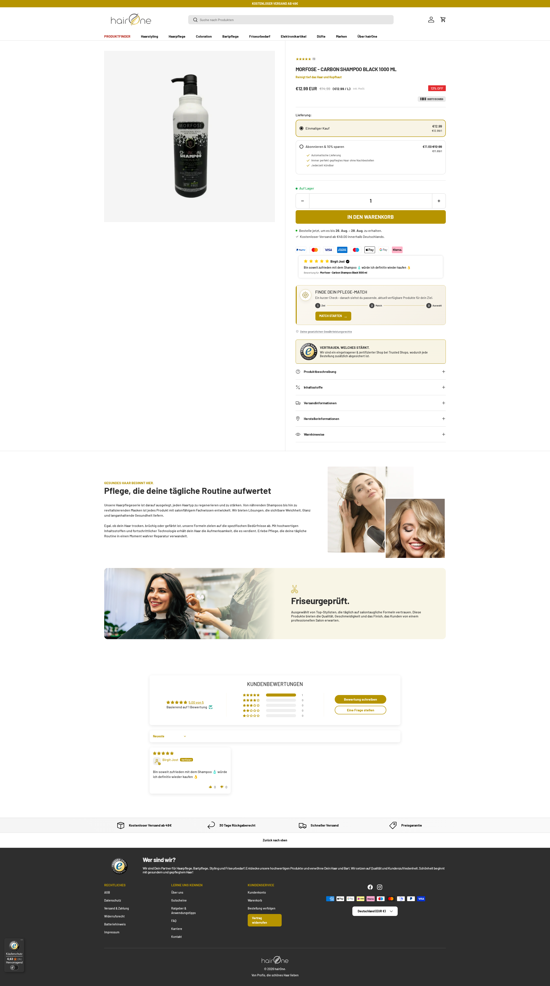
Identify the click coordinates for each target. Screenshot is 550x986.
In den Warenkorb (370, 217)
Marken (341, 36)
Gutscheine (179, 900)
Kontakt (176, 937)
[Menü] (21, 940)
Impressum (111, 932)
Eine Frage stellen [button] (360, 710)
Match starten (333, 316)
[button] (443, 19)
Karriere (176, 929)
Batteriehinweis (115, 924)
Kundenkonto (257, 892)
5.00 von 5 (196, 702)
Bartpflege (230, 36)
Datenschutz (112, 900)
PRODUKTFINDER (117, 36)
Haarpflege (177, 36)
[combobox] (291, 19)
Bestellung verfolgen (261, 908)
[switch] (14, 967)
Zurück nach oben (275, 840)
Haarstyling (149, 36)
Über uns (177, 892)
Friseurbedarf (259, 36)
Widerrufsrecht (114, 916)
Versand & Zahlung (116, 908)
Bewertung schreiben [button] (360, 699)
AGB (107, 892)
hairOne (280, 969)
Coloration (204, 36)
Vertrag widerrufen (259, 920)
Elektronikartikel (293, 36)
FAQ (173, 921)
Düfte (321, 36)
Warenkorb (255, 900)
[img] (163, 753)
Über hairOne (367, 36)
